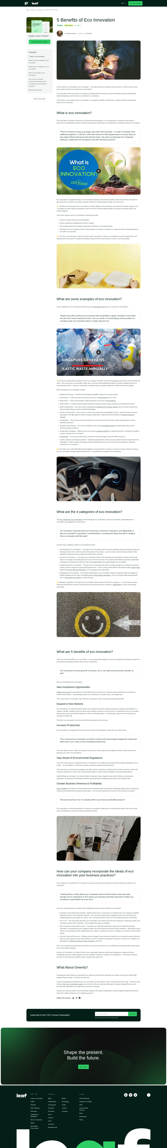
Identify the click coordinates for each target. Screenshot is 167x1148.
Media (64, 1098)
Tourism (64, 1108)
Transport (65, 1111)
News (81, 1113)
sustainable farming (108, 426)
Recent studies (62, 788)
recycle (94, 570)
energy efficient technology (76, 570)
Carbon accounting (36, 1098)
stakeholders (117, 584)
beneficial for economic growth (107, 407)
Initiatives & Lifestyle (85, 1101)
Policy (81, 1120)
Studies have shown (64, 692)
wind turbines (111, 401)
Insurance (51, 1124)
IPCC (81, 1105)
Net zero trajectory (36, 1120)
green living (97, 562)
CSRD (32, 1101)
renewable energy (99, 307)
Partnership (82, 1116)
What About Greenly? (35, 90)
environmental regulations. (102, 575)
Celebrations (52, 1101)
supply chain (135, 567)
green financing (89, 941)
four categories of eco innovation (71, 519)
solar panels (103, 397)
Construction (52, 1105)
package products (103, 431)
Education (51, 1111)
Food (49, 1121)
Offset (32, 1123)
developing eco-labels (73, 577)
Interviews (34, 1111)
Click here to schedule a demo (72, 984)
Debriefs (33, 1105)
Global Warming (84, 1098)
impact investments (76, 941)
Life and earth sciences (83, 1109)
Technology (65, 1101)
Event (50, 1114)
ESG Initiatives (35, 1108)
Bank (49, 1098)
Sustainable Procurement (35, 1127)
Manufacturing (52, 1127)
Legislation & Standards (35, 1115)
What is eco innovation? (37, 56)
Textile (64, 1105)
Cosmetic (51, 1108)
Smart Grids (64, 436)
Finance (50, 1117)
